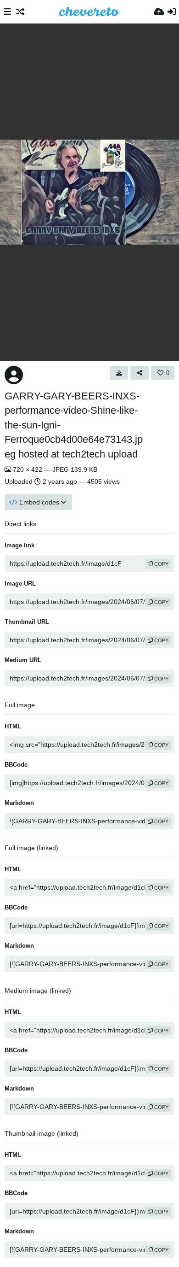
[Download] (119, 373)
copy (160, 564)
